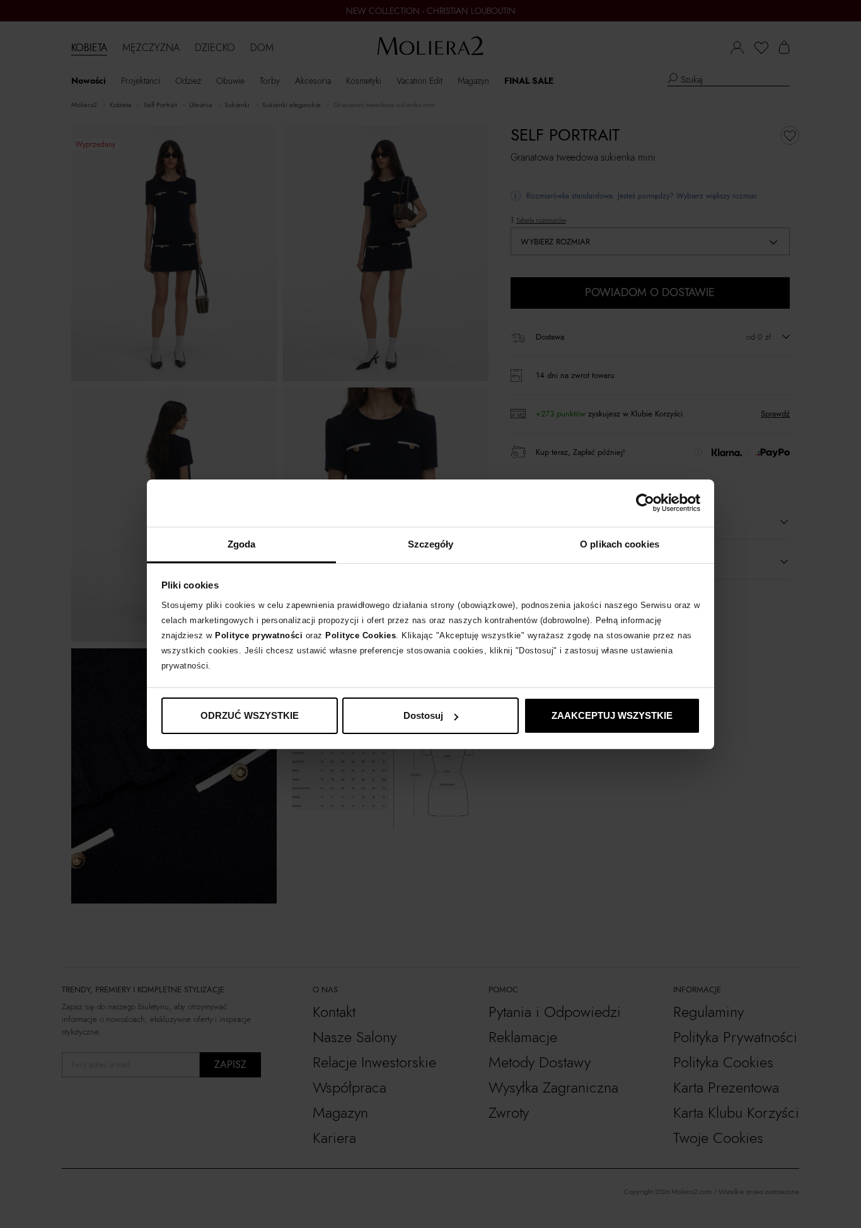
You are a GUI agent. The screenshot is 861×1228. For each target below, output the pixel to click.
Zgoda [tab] (242, 544)
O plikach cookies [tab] (619, 544)
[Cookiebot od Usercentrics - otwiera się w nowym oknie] (645, 502)
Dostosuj (423, 715)
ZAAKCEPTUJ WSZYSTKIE (612, 715)
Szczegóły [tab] (431, 544)
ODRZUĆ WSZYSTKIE (249, 715)
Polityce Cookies (360, 635)
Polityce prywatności (259, 635)
